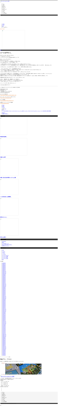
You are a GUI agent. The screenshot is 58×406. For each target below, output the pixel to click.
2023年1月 (4, 308)
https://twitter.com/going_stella (5, 97)
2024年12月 (4, 283)
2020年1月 (4, 345)
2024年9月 (4, 287)
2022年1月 (4, 320)
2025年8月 (4, 275)
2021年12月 (4, 321)
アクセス (3, 10)
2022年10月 (4, 311)
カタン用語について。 (5, 243)
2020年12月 (4, 334)
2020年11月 (4, 335)
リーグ (42, 110)
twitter (7, 110)
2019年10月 (4, 348)
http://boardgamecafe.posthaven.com (7, 100)
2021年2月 (4, 332)
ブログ (3, 11)
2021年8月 (4, 325)
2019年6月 (4, 353)
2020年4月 (4, 342)
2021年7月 (4, 326)
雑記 (1, 50)
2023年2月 (4, 306)
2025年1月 (4, 282)
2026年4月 (4, 267)
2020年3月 (4, 343)
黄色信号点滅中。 (3, 136)
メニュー (38, 110)
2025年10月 (4, 273)
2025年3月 (4, 280)
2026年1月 (4, 270)
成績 (44, 110)
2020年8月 (4, 338)
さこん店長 (22, 110)
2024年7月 (4, 289)
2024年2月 (4, 294)
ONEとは (3, 6)
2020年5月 (4, 341)
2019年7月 (4, 351)
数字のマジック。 (3, 217)
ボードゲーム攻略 (5, 256)
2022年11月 (4, 310)
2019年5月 (4, 354)
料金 (45, 110)
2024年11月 (4, 285)
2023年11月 (4, 297)
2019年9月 (4, 349)
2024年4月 (4, 292)
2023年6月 (4, 302)
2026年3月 (4, 268)
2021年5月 (4, 328)
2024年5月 (4, 291)
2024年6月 (4, 290)
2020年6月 (4, 340)
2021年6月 (4, 327)
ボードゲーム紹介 (5, 257)
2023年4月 (4, 304)
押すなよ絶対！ (3, 237)
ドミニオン (26, 110)
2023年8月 (4, 300)
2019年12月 (4, 346)
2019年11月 (4, 347)
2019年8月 (4, 350)
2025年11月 (4, 272)
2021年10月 (4, 323)
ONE (5, 110)
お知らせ (3, 252)
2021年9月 (4, 324)
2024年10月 (4, 286)
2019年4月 (4, 355)
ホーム (3, 3)
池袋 (47, 110)
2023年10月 (4, 298)
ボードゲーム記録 (5, 258)
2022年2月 (4, 319)
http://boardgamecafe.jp (4, 103)
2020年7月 (4, 339)
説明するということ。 (5, 245)
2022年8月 (4, 313)
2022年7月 (4, 314)
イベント (3, 8)
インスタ (13, 110)
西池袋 (50, 110)
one (5, 108)
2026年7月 (4, 264)
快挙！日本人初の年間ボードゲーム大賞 (8, 177)
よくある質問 (4, 13)
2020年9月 (4, 337)
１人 (3, 110)
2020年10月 (4, 336)
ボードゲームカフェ (34, 110)
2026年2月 (4, 269)
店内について (4, 9)
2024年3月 (4, 293)
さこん (18, 110)
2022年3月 (4, 318)
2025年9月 (4, 274)
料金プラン (4, 7)
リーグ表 (3, 12)
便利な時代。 (4, 241)
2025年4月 (4, 279)
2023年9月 (4, 299)
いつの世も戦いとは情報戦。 (6, 196)
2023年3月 (4, 305)
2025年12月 (4, 271)
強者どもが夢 (3, 157)
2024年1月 (4, 295)
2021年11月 (4, 322)
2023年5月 (4, 303)
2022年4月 (4, 317)
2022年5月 (4, 316)
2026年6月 (4, 265)
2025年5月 (4, 278)
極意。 (3, 242)
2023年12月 (4, 296)
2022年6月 (4, 315)
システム (3, 253)
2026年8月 (4, 263)
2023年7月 (4, 301)
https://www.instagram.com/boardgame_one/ (8, 95)
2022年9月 (4, 312)
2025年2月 (4, 281)
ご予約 (3, 4)
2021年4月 (4, 330)
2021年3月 (4, 331)
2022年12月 (4, 309)
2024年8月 (4, 288)
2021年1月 (4, 333)
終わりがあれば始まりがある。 (7, 244)
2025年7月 (4, 276)
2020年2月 (4, 344)
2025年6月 (4, 277)
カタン (16, 110)
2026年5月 (4, 266)
